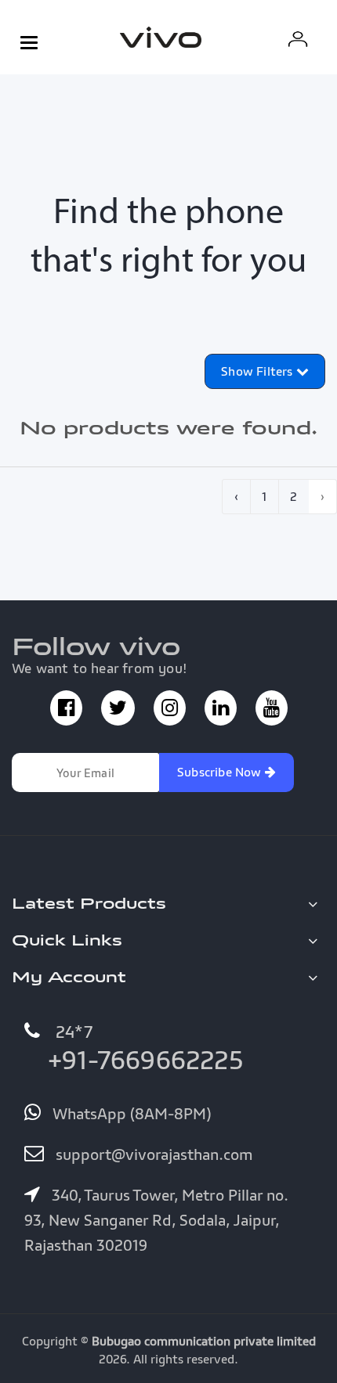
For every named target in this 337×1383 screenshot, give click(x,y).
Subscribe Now (221, 772)
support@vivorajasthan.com (152, 1154)
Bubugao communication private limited (204, 1341)
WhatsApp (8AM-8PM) (130, 1113)
